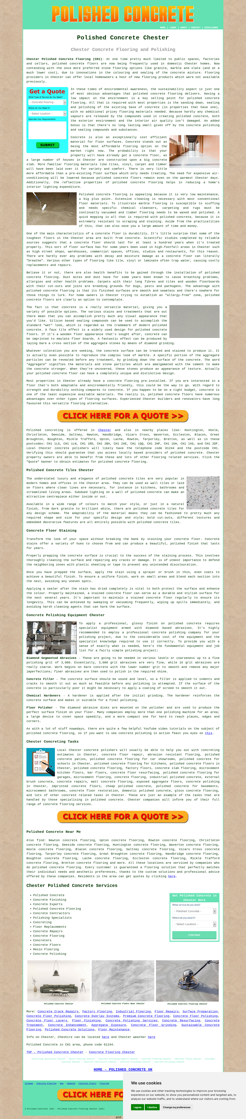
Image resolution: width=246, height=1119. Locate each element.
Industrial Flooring (133, 1011)
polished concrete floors (192, 763)
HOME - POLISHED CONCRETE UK (123, 1070)
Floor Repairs (167, 1011)
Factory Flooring (97, 1011)
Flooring (104, 1083)
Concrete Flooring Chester (112, 1052)
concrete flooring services (67, 804)
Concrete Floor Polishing (48, 1016)
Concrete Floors (87, 1083)
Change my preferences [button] (176, 1107)
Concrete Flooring (46, 1083)
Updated (71, 1083)
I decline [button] (152, 1107)
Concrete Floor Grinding (153, 1025)
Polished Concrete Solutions (70, 1029)
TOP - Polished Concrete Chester (55, 1052)
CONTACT (195, 27)
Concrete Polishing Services (131, 1020)
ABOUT (183, 27)
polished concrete (68, 63)
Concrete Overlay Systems (97, 1016)
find (40, 840)
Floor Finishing (86, 1020)
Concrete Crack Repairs (58, 1011)
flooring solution (160, 867)
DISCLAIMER (211, 27)
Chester (104, 430)
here (172, 876)
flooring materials (135, 111)
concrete (195, 452)
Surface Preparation (200, 1011)
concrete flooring (65, 867)
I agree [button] (137, 1107)
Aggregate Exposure (108, 1025)
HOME (162, 27)
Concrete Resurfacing (181, 1020)
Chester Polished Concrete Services (71, 885)
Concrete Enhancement (67, 1025)
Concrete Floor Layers (46, 1020)
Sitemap (29, 1083)
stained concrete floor (152, 597)
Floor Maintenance (114, 1029)
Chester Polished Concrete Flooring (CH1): (65, 59)
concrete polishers (72, 448)
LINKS (173, 27)
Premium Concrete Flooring (146, 1016)
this (208, 733)
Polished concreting (44, 430)
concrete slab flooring (175, 768)
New (61, 1083)
